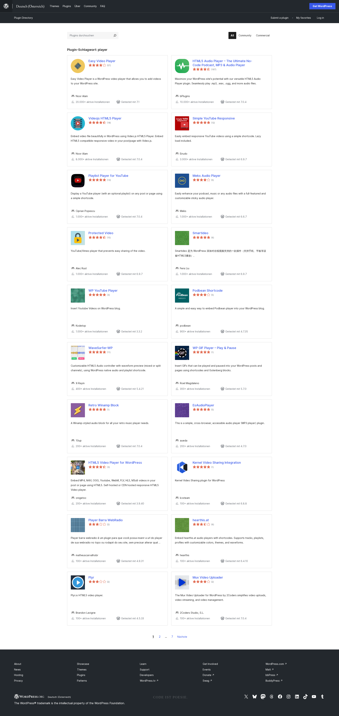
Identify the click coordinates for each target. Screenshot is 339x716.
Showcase (83, 663)
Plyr (91, 577)
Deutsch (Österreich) (59, 697)
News (17, 669)
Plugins (81, 674)
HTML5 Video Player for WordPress (115, 462)
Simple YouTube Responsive (214, 118)
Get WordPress (322, 6)
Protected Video (100, 233)
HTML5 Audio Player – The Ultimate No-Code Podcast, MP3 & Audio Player (222, 63)
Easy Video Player (101, 61)
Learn (143, 663)
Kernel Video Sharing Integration (217, 462)
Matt (270, 669)
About (17, 663)
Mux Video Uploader (208, 577)
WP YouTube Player (103, 290)
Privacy (18, 680)
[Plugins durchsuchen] (114, 35)
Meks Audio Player (207, 176)
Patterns (82, 680)
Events (207, 669)
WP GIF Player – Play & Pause (214, 348)
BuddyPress (274, 680)
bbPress (272, 674)
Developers (147, 674)
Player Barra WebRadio (105, 520)
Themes (82, 669)
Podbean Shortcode (208, 290)
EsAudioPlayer (203, 405)
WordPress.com (276, 663)
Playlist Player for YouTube (108, 176)
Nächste (182, 636)
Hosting (18, 674)
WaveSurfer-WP (100, 348)
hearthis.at (201, 520)
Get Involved (210, 663)
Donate (208, 674)
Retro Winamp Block (103, 405)
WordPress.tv (149, 680)
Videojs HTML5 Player (104, 118)
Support (144, 669)
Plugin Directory (23, 17)
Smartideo (200, 233)
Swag (207, 680)
